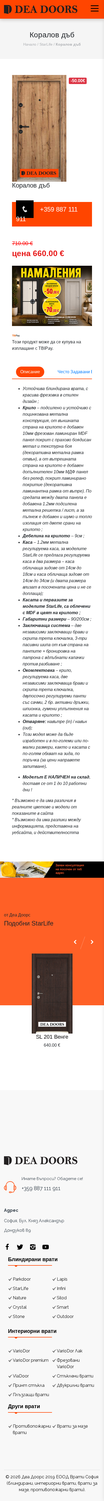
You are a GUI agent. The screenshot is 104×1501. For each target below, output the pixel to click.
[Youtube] (45, 1246)
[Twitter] (20, 1246)
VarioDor (21, 1350)
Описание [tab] (30, 372)
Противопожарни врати (32, 1429)
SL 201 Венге (52, 1037)
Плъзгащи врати (31, 1394)
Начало (29, 44)
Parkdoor (22, 1279)
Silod (62, 1297)
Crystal (20, 1307)
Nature (19, 1297)
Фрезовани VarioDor (68, 1363)
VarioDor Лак (69, 1350)
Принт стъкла (29, 1385)
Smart (63, 1307)
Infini (61, 1288)
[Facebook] (7, 1246)
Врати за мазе (72, 1426)
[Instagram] (33, 1246)
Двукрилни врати (75, 1385)
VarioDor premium (31, 1360)
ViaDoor (21, 1376)
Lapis (62, 1279)
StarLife (46, 44)
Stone (19, 1316)
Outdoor (65, 1316)
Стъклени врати (75, 1376)
